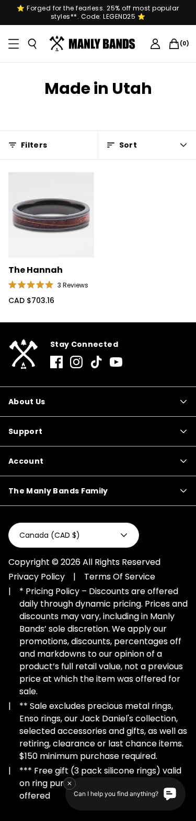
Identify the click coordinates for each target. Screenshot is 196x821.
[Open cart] (174, 44)
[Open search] (32, 44)
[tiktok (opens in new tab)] (96, 362)
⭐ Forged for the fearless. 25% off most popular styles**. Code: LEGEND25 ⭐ (98, 12)
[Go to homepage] (94, 43)
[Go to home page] (23, 354)
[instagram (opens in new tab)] (76, 362)
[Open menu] (13, 44)
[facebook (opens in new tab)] (56, 362)
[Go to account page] (155, 44)
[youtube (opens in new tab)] (116, 362)
